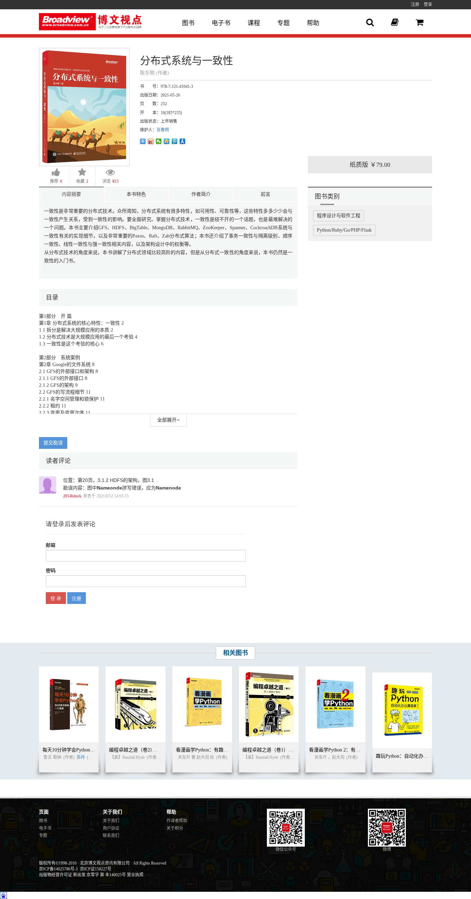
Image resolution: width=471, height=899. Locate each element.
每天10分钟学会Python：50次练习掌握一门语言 (92, 749)
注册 (415, 4)
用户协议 (111, 828)
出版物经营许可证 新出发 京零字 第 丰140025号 (82, 874)
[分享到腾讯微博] (175, 141)
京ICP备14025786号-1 (58, 869)
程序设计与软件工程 (338, 215)
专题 (283, 23)
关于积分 (175, 828)
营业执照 (135, 874)
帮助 (313, 23)
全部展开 (167, 420)
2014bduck (72, 496)
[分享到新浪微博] (151, 141)
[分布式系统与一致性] (84, 106)
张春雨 (163, 130)
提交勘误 (53, 442)
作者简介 (201, 194)
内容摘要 (71, 194)
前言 (265, 194)
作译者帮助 (177, 820)
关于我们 (111, 820)
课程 (254, 23)
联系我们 (111, 835)
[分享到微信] (159, 141)
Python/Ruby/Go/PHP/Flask (344, 230)
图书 (188, 23)
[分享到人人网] (183, 141)
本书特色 (136, 194)
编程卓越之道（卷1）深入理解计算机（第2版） (293, 749)
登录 (428, 4)
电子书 (221, 23)
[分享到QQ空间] (167, 141)
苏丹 (81, 757)
